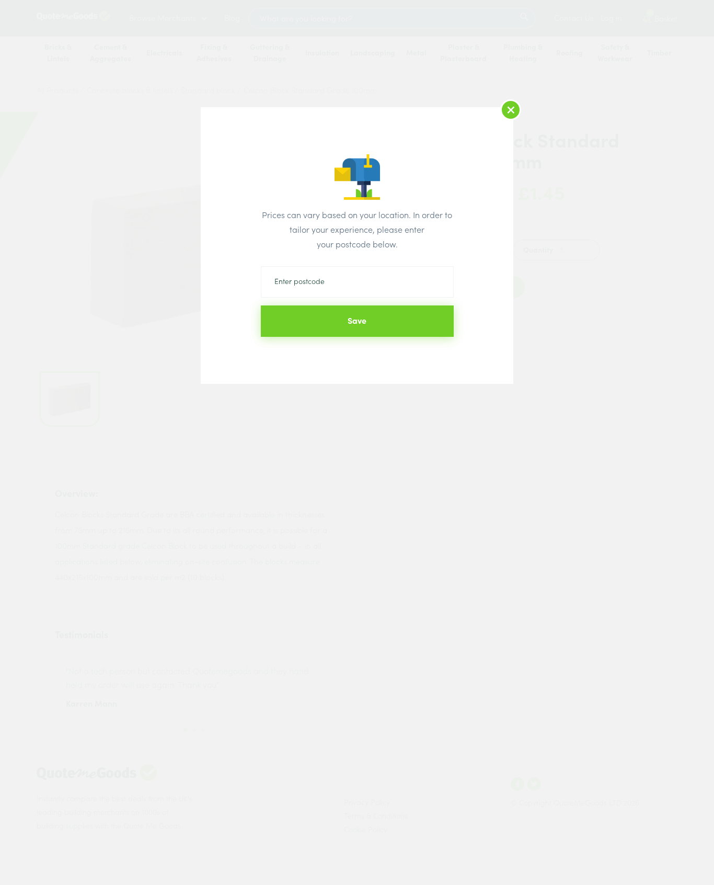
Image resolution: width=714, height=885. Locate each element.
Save (357, 320)
